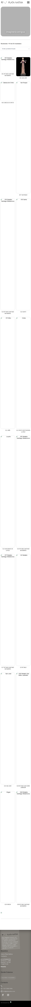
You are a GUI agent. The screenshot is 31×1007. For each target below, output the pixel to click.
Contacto (4, 956)
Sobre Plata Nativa (7, 954)
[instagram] (8, 995)
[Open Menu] (28, 2)
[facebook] (3, 995)
